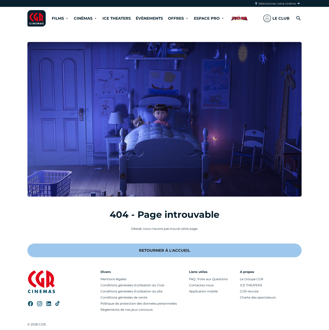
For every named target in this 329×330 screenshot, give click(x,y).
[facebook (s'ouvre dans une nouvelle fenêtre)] (30, 304)
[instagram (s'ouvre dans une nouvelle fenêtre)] (40, 304)
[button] (276, 18)
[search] (298, 18)
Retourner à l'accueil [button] (164, 250)
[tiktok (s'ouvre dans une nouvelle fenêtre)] (58, 304)
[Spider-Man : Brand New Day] (239, 18)
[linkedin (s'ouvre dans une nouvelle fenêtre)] (49, 304)
